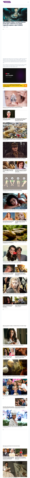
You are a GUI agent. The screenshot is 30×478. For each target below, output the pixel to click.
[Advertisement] (15, 51)
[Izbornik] (28, 2)
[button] (15, 14)
